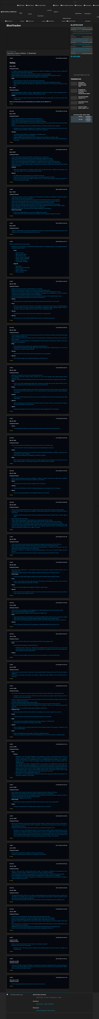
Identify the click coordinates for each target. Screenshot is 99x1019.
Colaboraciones (53, 997)
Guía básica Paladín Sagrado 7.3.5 (83, 97)
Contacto (90, 1017)
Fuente (11, 103)
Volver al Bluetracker (11, 51)
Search (93, 2)
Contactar (46, 997)
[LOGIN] (96, 2)
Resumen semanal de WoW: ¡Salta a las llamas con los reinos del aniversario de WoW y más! (81, 33)
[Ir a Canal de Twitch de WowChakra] (9, 2)
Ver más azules (75, 56)
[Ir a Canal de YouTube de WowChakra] (12, 2)
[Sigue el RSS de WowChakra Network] (17, 2)
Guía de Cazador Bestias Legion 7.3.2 (83, 107)
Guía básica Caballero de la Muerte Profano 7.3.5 (82, 84)
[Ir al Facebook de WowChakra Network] (3, 2)
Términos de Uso (51, 1010)
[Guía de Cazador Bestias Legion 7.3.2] (74, 107)
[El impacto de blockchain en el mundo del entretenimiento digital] (74, 91)
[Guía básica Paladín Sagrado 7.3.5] (74, 98)
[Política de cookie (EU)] (97, 509)
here (50, 101)
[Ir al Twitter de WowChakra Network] (6, 2)
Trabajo (59, 997)
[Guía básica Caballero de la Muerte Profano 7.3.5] (74, 84)
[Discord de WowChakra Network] (14, 2)
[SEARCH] (71, 2)
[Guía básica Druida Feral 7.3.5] (74, 102)
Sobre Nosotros (39, 997)
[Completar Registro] (1, 509)
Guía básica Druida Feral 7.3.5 (83, 102)
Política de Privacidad (41, 1010)
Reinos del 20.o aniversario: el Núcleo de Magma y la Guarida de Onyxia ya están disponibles (80, 50)
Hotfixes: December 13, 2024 (79, 27)
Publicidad (50, 1004)
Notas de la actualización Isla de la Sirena (82, 44)
